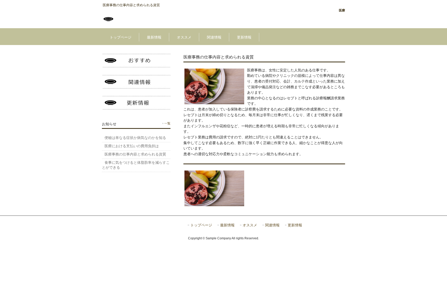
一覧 (167, 123)
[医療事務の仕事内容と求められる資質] (108, 23)
